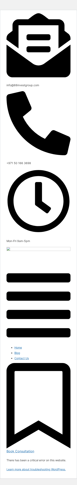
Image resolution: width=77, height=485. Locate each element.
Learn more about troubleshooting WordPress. (36, 469)
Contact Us (21, 358)
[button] (38, 306)
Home (18, 347)
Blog (17, 353)
